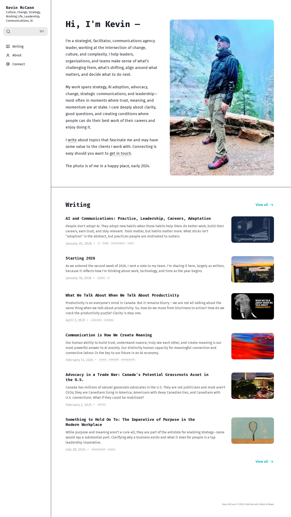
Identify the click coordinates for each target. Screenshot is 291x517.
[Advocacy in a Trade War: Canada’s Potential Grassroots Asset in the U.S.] (170, 389)
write (72, 140)
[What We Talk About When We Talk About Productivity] (170, 308)
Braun (271, 504)
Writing (17, 46)
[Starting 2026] (170, 269)
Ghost (262, 504)
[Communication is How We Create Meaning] (170, 347)
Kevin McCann (20, 7)
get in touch (120, 153)
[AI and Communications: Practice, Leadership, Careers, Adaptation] (170, 231)
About (17, 55)
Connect (18, 64)
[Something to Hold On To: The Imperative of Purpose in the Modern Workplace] (170, 434)
